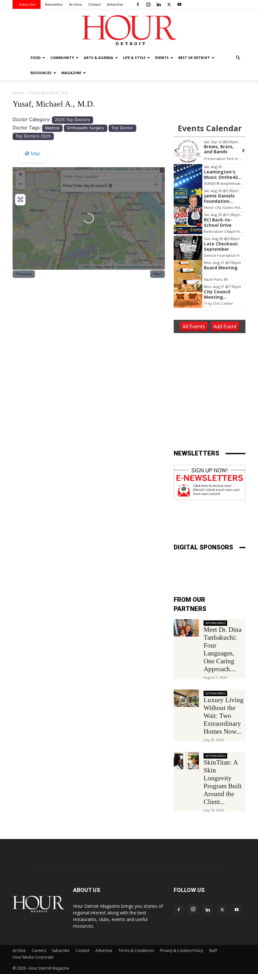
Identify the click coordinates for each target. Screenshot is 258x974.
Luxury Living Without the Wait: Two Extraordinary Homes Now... (224, 715)
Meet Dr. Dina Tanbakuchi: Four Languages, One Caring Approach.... (222, 649)
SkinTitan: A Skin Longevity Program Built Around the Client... (223, 782)
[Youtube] (179, 4)
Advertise (115, 4)
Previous (23, 274)
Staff (213, 950)
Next (157, 274)
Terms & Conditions (136, 950)
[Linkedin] (158, 4)
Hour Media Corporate (33, 957)
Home (18, 93)
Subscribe (27, 4)
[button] (237, 58)
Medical (52, 128)
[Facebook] (138, 4)
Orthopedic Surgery (85, 128)
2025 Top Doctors (72, 119)
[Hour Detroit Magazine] (129, 30)
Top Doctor (122, 128)
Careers (39, 950)
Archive (75, 4)
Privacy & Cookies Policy (181, 950)
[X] (169, 4)
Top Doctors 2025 (33, 136)
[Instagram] (148, 4)
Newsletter (54, 4)
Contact (94, 4)
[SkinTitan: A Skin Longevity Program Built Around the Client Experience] (186, 760)
